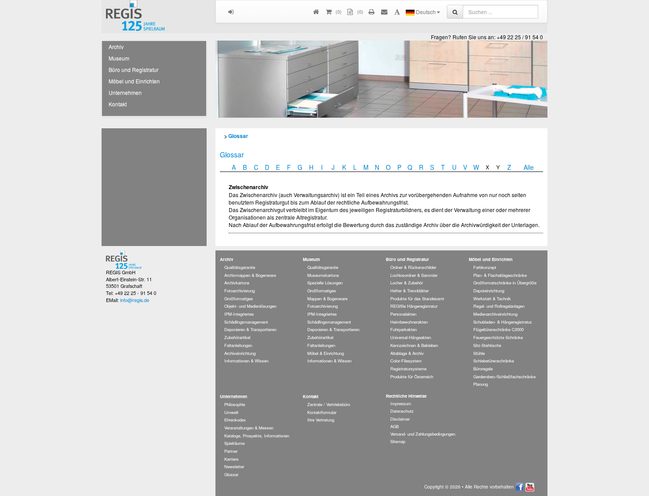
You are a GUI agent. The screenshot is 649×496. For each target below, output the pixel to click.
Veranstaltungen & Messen (248, 428)
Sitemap (397, 441)
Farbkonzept (484, 267)
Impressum (400, 403)
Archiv (116, 46)
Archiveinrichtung (240, 353)
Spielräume (234, 443)
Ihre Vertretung (320, 420)
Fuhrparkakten (403, 329)
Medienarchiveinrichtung (495, 314)
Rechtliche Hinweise (406, 396)
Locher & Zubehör (406, 283)
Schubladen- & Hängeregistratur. (502, 322)
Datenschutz (402, 411)
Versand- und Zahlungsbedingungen (422, 434)
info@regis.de (134, 299)
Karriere (231, 459)
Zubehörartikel (237, 337)
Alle (529, 166)
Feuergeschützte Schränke (498, 337)
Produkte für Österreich (411, 376)
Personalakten (403, 314)
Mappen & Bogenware (327, 298)
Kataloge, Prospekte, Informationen (256, 436)
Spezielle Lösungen (325, 283)
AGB (394, 426)
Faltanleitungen (238, 345)
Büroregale (483, 368)
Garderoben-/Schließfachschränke (504, 376)
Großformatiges (238, 298)
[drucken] (372, 11)
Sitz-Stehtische (487, 345)
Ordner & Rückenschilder (413, 267)
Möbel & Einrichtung (325, 353)
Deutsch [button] (425, 11)
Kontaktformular (321, 412)
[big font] (397, 11)
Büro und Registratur (133, 69)
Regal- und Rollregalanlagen (498, 306)
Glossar (238, 136)
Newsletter (234, 466)
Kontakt (118, 104)
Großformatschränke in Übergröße (504, 283)
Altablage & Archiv (407, 353)
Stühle (479, 353)
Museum (119, 58)
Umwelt (231, 412)
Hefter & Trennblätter (409, 290)
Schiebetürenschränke (493, 361)
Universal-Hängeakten (410, 337)
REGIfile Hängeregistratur (414, 306)
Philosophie (234, 404)
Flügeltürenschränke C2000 (498, 329)
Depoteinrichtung (488, 290)
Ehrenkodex (235, 420)
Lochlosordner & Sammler (414, 275)
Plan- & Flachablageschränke (500, 275)
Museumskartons (323, 275)
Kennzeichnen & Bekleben (414, 345)
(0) (359, 11)
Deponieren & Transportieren (250, 329)
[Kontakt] (384, 11)
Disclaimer (400, 419)
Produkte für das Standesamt (417, 298)
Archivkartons (236, 283)
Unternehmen (125, 92)
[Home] (316, 11)
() (338, 11)
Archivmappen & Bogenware (250, 275)
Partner (231, 451)
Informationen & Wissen (246, 361)
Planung (480, 384)
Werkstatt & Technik (492, 298)
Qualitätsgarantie (239, 267)
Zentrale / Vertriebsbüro (328, 404)
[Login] (231, 11)
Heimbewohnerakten (409, 322)
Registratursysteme (408, 368)
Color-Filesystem (406, 361)
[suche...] (455, 12)
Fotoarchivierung (239, 290)
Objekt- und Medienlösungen (250, 306)
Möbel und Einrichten (134, 81)
